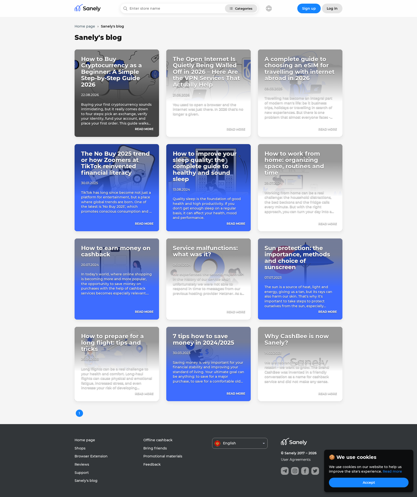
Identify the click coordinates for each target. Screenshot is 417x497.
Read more (144, 129)
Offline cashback (158, 440)
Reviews (82, 464)
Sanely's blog (86, 480)
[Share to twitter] (315, 471)
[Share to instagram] (295, 471)
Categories (243, 8)
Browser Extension (91, 456)
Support (82, 472)
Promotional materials (162, 456)
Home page (85, 440)
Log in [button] (332, 8)
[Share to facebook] (305, 471)
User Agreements (296, 459)
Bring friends (155, 448)
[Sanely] (88, 8)
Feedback (152, 464)
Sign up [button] (309, 8)
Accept (369, 482)
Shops (80, 448)
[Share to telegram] (285, 471)
